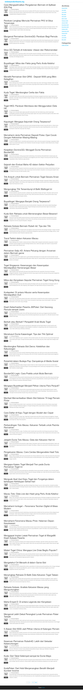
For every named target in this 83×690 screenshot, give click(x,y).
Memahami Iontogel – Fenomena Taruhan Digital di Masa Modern (31, 507)
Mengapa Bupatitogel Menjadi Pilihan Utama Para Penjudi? (31, 385)
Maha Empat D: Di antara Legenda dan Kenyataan (27, 601)
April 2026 (64, 16)
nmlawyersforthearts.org (14, 1)
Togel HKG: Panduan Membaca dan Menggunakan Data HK (30, 107)
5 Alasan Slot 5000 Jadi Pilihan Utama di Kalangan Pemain (31, 628)
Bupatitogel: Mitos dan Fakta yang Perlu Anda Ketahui (29, 63)
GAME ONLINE (65, 45)
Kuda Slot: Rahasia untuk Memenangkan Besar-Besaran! (30, 213)
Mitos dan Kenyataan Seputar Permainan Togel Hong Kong (31, 279)
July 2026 (64, 10)
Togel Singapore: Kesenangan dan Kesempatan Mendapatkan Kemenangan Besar (26, 266)
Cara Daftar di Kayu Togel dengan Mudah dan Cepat (28, 412)
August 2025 (64, 33)
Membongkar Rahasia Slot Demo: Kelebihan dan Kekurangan (27, 347)
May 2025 (64, 39)
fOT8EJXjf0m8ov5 (15, 9)
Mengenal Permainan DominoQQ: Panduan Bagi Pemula (30, 36)
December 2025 (65, 25)
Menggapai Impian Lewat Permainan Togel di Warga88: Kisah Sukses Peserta (30, 536)
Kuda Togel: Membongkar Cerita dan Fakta (24, 92)
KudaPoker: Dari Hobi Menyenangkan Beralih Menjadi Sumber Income (29, 669)
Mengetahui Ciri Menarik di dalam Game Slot (25, 562)
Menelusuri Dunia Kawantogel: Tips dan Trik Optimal (28, 333)
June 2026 (64, 12)
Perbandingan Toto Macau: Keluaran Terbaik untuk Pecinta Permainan (31, 426)
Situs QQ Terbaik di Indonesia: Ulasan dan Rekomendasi (30, 49)
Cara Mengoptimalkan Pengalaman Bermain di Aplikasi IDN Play (30, 6)
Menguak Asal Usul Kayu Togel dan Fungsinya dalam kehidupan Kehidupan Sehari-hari (29, 480)
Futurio (43, 687)
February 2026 (65, 20)
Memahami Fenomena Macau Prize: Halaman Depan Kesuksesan (29, 522)
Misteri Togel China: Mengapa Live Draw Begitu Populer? (30, 550)
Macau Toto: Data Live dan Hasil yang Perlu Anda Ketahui (31, 493)
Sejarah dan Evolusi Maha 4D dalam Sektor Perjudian (29, 164)
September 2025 (65, 31)
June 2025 (64, 37)
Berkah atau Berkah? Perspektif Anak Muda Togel (27, 321)
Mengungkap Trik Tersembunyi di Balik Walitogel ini (28, 188)
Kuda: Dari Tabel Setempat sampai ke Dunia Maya (27, 655)
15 (32, 682)
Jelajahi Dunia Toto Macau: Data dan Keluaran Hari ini (29, 439)
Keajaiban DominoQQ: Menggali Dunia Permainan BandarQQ (27, 151)
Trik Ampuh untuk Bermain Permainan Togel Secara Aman (31, 176)
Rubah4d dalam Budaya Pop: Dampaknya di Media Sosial (31, 361)
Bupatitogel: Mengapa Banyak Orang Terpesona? (27, 201)
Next (36, 682)
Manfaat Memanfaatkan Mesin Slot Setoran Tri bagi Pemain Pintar (32, 399)
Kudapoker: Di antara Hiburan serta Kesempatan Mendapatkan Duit (27, 293)
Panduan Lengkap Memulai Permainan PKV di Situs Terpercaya (28, 21)
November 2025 (65, 27)
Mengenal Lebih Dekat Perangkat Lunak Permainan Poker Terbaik (31, 615)
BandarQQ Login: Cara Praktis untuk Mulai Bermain (28, 373)
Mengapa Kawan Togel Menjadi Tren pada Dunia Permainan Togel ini (27, 465)
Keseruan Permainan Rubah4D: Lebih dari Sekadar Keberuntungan (28, 642)
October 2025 (65, 29)
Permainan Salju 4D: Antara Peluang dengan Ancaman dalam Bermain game (30, 251)
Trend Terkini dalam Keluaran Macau (21, 238)
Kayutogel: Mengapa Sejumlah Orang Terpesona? (27, 121)
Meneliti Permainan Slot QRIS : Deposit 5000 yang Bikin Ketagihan (30, 77)
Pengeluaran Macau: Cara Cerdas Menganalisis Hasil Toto (31, 451)
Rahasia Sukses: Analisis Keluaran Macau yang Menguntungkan (26, 588)
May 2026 (64, 14)
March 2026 (64, 18)
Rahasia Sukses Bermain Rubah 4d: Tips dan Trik (27, 225)
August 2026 (64, 8)
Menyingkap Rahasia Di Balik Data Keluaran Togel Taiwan (31, 574)
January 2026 (65, 23)
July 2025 (64, 35)
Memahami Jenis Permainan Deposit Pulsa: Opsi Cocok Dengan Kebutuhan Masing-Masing (30, 136)
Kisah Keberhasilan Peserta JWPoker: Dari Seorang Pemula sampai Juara (28, 308)
